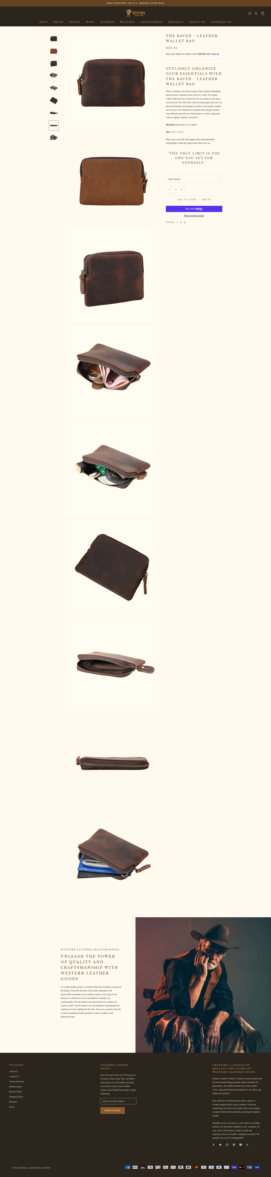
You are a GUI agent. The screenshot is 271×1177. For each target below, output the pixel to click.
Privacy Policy (15, 1091)
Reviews (13, 1102)
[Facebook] (177, 222)
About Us (197, 22)
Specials (175, 22)
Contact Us (221, 22)
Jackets (107, 22)
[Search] (256, 13)
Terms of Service (16, 1081)
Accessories (151, 22)
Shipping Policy (16, 1097)
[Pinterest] (184, 222)
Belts (59, 22)
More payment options (194, 215)
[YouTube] (241, 1144)
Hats (44, 22)
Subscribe (112, 1110)
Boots (74, 22)
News (11, 1107)
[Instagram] (227, 1144)
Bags (90, 22)
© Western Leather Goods (31, 1168)
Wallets (127, 22)
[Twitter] (181, 222)
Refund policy (15, 1086)
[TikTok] (247, 1144)
